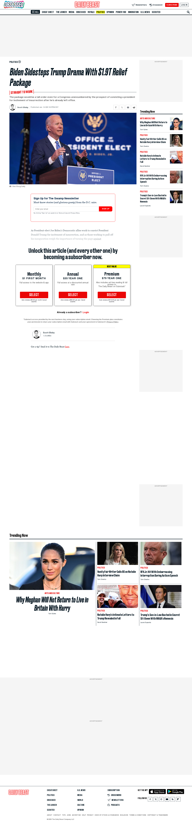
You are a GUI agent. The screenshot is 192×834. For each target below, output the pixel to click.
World (80, 800)
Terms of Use (63, 213)
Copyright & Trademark (157, 815)
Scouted (156, 12)
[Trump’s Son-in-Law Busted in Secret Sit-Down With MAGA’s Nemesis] (176, 202)
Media (71, 12)
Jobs (69, 815)
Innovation (133, 12)
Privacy (90, 815)
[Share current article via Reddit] (134, 107)
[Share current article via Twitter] (121, 107)
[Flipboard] (178, 800)
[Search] (188, 12)
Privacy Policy (75, 213)
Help (84, 815)
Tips (64, 815)
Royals (91, 12)
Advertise (76, 815)
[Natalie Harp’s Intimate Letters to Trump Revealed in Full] (176, 163)
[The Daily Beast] (87, 5)
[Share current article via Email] (128, 107)
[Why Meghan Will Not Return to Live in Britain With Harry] (176, 129)
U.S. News (145, 12)
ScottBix (48, 336)
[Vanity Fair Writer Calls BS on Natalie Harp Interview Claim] (176, 146)
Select (34, 295)
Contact (57, 815)
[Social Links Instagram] (161, 800)
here (67, 346)
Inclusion (124, 815)
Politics (100, 12)
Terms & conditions (137, 815)
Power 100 (121, 12)
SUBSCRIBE (171, 5)
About (49, 815)
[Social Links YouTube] (167, 800)
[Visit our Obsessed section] (23, 5)
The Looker (61, 12)
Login (86, 312)
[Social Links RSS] (172, 800)
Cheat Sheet (48, 12)
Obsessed (81, 12)
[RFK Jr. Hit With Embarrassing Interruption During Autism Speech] (176, 182)
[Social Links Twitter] (155, 800)
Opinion (110, 12)
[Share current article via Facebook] (115, 107)
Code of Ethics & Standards (107, 815)
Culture (81, 805)
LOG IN (184, 5)
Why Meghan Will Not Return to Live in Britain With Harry (52, 603)
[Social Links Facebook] (150, 800)
